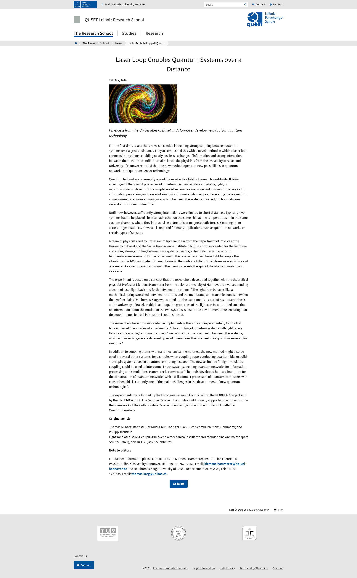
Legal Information (204, 568)
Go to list (178, 484)
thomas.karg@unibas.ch (149, 474)
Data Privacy (227, 568)
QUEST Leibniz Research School (114, 19)
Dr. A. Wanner (261, 509)
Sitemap (278, 568)
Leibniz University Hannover (170, 568)
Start (245, 4)
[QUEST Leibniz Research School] (74, 43)
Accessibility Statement (253, 568)
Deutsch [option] (278, 4)
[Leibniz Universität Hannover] (85, 4)
